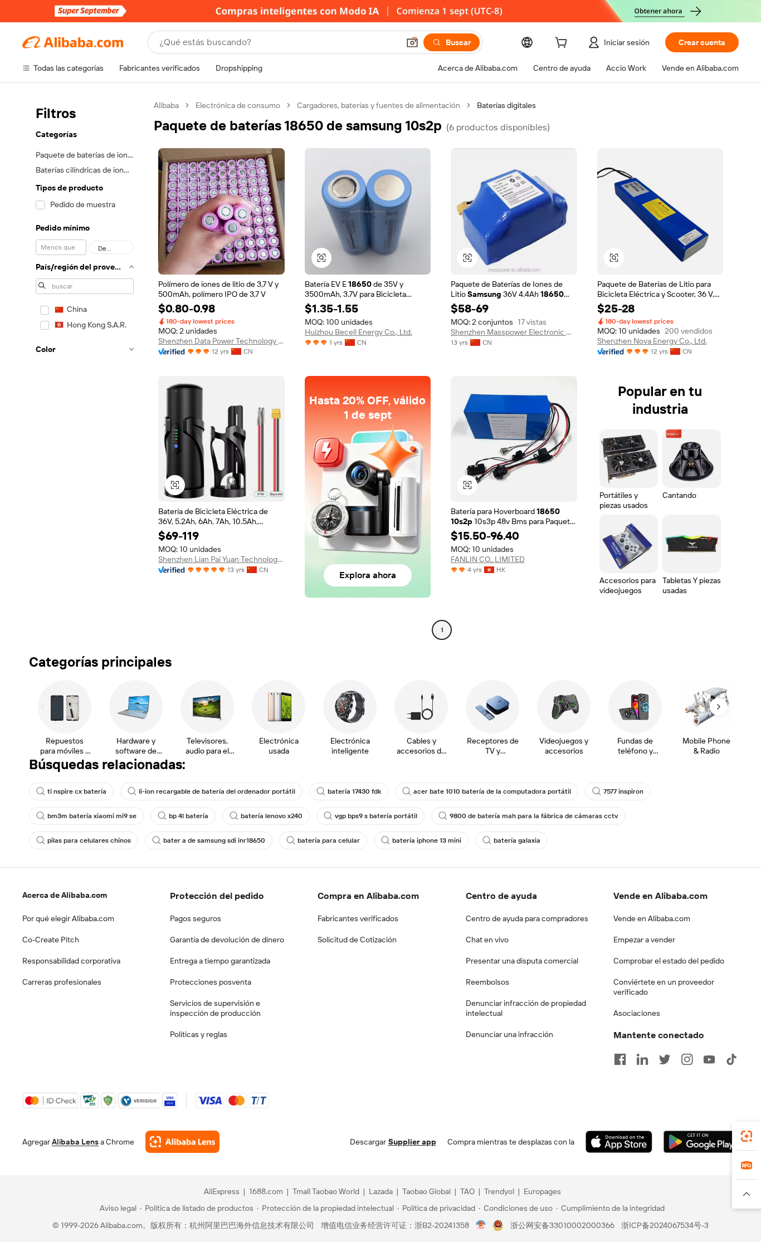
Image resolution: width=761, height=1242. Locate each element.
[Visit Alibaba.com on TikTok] (731, 1059)
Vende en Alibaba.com (651, 918)
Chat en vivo (487, 939)
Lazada (381, 1191)
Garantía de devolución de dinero (227, 939)
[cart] (563, 44)
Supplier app (412, 1141)
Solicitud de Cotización (357, 939)
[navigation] (84, 369)
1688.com (266, 1191)
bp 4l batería (188, 816)
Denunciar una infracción (509, 1034)
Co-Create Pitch (50, 939)
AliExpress (222, 1191)
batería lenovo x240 (272, 816)
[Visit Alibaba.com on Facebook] (620, 1059)
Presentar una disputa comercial (522, 960)
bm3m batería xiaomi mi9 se (91, 816)
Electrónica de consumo (238, 105)
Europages (542, 1191)
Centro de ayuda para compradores (527, 918)
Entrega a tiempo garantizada (220, 960)
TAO (467, 1191)
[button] (412, 42)
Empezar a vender (644, 939)
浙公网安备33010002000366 (562, 1225)
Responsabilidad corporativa (71, 960)
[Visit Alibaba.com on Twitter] (664, 1059)
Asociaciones (636, 1013)
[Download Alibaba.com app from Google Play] (701, 1142)
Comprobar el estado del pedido (668, 960)
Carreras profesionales (61, 981)
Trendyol (499, 1191)
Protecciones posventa (210, 981)
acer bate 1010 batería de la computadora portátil (492, 791)
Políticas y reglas (198, 1034)
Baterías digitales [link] (506, 105)
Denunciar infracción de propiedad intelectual (526, 1008)
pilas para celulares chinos (89, 840)
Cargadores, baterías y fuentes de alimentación (378, 105)
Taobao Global (426, 1191)
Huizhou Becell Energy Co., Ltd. (358, 331)
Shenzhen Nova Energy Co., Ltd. (652, 340)
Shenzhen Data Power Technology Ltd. (221, 340)
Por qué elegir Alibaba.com (68, 918)
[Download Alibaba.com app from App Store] (619, 1142)
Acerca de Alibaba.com (64, 895)
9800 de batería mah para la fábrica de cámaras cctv (534, 816)
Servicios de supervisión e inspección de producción (215, 1008)
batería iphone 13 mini (426, 840)
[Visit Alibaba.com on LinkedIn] (642, 1059)
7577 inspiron (623, 791)
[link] (746, 1136)
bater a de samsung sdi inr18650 (214, 840)
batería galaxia (517, 840)
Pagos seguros (195, 918)
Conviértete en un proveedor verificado (663, 986)
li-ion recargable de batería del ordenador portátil (217, 791)
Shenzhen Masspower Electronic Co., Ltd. (514, 331)
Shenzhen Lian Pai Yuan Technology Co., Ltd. (221, 559)
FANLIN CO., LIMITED (488, 559)
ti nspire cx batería (76, 791)
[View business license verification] (481, 1225)
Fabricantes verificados (358, 918)
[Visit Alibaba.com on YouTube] (709, 1059)
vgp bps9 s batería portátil (376, 816)
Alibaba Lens (75, 1141)
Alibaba (166, 105)
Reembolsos (487, 981)
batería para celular (328, 840)
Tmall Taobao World (325, 1191)
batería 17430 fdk (354, 791)
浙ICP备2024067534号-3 (665, 1225)
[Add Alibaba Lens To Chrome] (182, 1142)
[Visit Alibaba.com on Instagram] (687, 1059)
